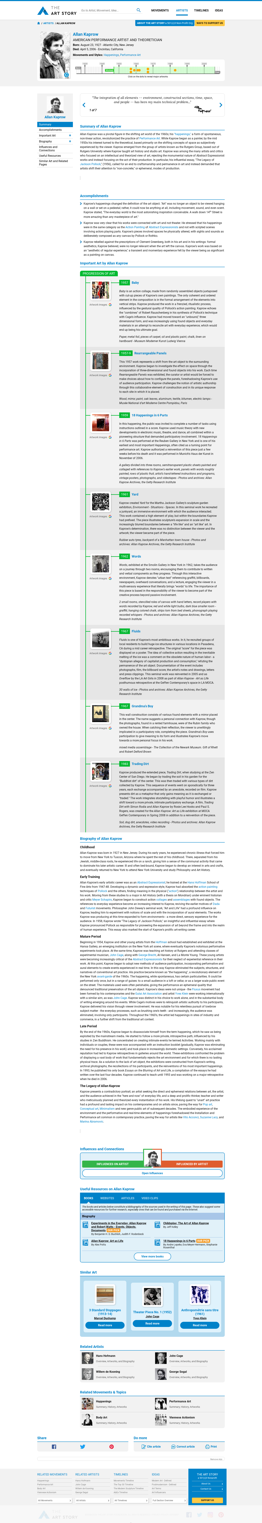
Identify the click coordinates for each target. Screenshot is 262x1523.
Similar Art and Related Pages (53, 162)
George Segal (81, 1492)
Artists (182, 10)
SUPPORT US (207, 1500)
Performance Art (149, 138)
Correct (186, 1446)
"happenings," (182, 134)
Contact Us (206, 1489)
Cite (154, 1446)
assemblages (181, 899)
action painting (208, 886)
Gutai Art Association (148, 993)
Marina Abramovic (91, 1121)
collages (161, 899)
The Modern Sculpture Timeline (128, 1488)
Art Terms (156, 1488)
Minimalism (107, 1108)
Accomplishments (50, 130)
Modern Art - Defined (161, 1480)
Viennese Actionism (46, 1492)
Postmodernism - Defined (164, 1484)
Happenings (43, 1480)
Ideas (219, 10)
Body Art (41, 1488)
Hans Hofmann (82, 1480)
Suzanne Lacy (209, 1117)
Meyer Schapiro (102, 899)
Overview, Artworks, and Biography (115, 1361)
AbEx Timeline (120, 1492)
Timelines (201, 10)
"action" (173, 891)
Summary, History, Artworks (111, 1406)
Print (214, 1446)
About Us (205, 1483)
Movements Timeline (124, 1480)
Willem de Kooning (84, 1488)
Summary (45, 124)
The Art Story (56, 10)
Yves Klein (181, 993)
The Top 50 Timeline (123, 1484)
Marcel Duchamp (105, 1318)
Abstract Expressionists (163, 227)
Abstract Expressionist (151, 882)
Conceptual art (89, 1108)
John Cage (116, 955)
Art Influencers (159, 1492)
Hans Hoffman (196, 882)
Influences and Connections (48, 148)
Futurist (90, 908)
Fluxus (196, 989)
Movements (160, 10)
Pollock (102, 891)
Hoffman (161, 942)
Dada (216, 904)
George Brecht (147, 955)
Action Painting (135, 227)
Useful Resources (50, 155)
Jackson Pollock (90, 164)
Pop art (207, 1104)
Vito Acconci (191, 1117)
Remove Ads (216, 1459)
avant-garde (104, 976)
